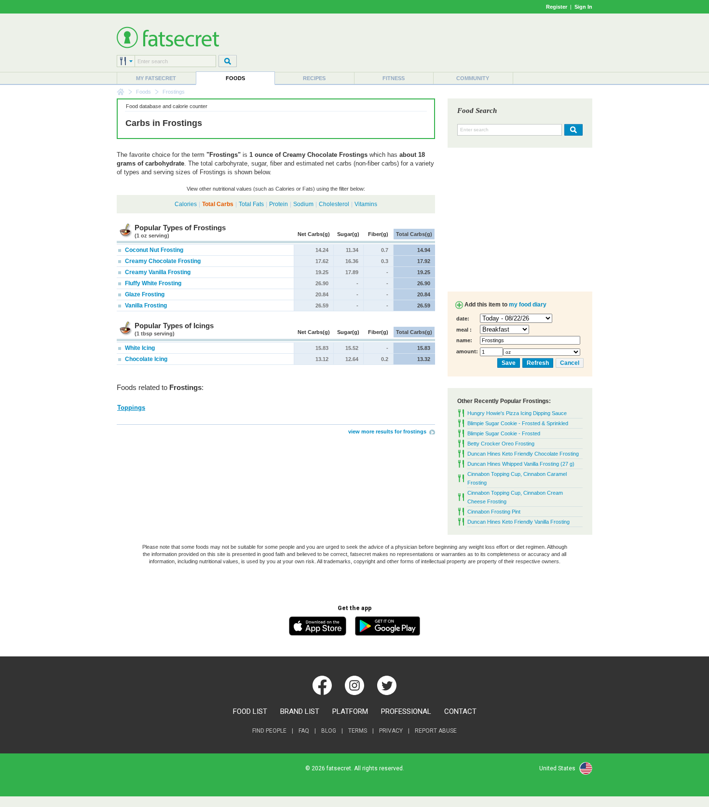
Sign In (583, 7)
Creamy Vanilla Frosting (157, 272)
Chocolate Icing (145, 359)
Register (556, 7)
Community (472, 78)
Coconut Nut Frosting (153, 250)
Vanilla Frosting (145, 305)
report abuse (436, 730)
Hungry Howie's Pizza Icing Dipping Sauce (517, 413)
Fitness (393, 78)
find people (269, 730)
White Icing (139, 348)
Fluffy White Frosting (152, 283)
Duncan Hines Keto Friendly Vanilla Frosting (518, 522)
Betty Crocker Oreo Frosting (500, 443)
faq (304, 730)
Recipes (314, 78)
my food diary (527, 304)
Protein (278, 204)
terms (357, 730)
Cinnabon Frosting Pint (493, 512)
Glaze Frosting (143, 294)
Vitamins (365, 204)
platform (350, 711)
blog (328, 730)
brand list (299, 711)
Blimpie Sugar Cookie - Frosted (503, 433)
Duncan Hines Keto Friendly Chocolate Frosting (523, 454)
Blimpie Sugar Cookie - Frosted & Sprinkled (517, 423)
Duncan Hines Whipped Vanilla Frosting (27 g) (520, 464)
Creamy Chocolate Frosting (162, 261)
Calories (186, 204)
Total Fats (251, 204)
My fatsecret (156, 78)
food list (250, 711)
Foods (235, 78)
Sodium (303, 204)
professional (406, 711)
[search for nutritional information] (572, 130)
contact (460, 711)
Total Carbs (217, 204)
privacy (391, 730)
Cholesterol (334, 204)
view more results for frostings (387, 431)
